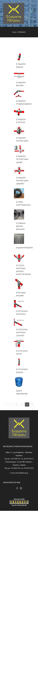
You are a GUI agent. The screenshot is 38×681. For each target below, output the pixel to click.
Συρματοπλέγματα (24, 247)
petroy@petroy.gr (21, 473)
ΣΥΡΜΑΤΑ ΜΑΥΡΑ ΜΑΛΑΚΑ (20, 226)
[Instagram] (21, 488)
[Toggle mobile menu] (31, 11)
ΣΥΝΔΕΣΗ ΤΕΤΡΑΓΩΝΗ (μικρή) (22, 159)
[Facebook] (17, 488)
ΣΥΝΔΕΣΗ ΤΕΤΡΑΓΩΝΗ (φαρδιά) (22, 180)
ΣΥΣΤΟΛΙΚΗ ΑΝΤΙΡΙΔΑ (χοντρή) (22, 332)
